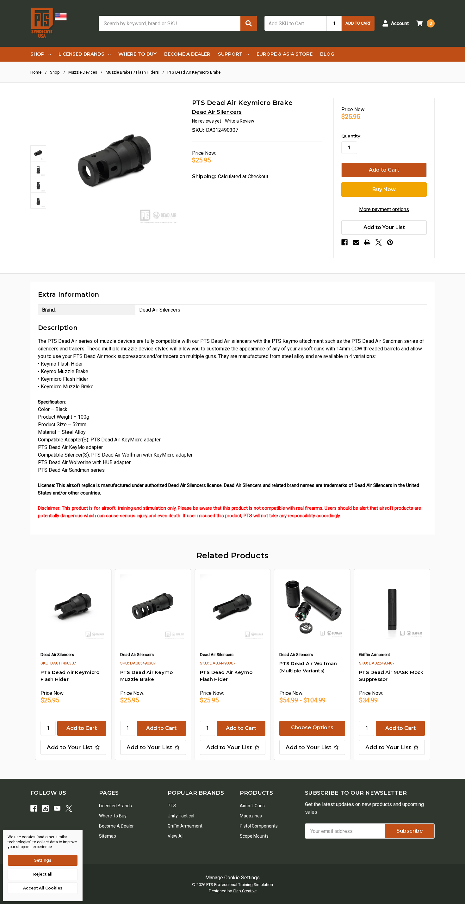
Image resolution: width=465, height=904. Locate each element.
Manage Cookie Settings (232, 878)
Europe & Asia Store (285, 54)
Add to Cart (358, 23)
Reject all (43, 874)
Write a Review (239, 121)
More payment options (384, 209)
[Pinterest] (390, 242)
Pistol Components (259, 825)
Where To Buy (137, 54)
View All (175, 836)
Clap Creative (245, 891)
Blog (327, 54)
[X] (378, 242)
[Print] (367, 242)
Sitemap (107, 836)
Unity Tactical (181, 815)
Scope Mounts (254, 836)
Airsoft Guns (252, 805)
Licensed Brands (81, 54)
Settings (42, 860)
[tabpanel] (73, 664)
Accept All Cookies (42, 888)
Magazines (251, 815)
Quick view (73, 607)
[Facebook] (344, 242)
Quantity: (351, 135)
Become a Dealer (187, 54)
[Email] (356, 242)
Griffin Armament (185, 825)
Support (230, 54)
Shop (37, 54)
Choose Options (312, 728)
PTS (172, 805)
